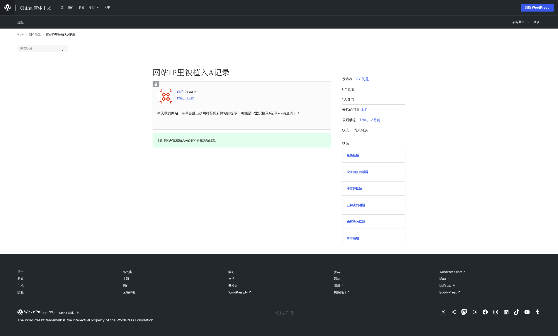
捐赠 (339, 285)
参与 (337, 272)
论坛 (20, 22)
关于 (20, 272)
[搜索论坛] (64, 48)
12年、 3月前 (185, 98)
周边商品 (342, 292)
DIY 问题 (35, 34)
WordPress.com (452, 272)
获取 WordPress (537, 7)
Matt (444, 278)
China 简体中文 (69, 312)
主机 (20, 285)
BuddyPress (450, 292)
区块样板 (129, 292)
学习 (231, 272)
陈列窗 (127, 272)
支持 (231, 278)
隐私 (20, 292)
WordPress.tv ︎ (240, 292)
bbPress (447, 285)
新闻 (20, 278)
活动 (337, 278)
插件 (126, 285)
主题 (126, 278)
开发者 (233, 285)
